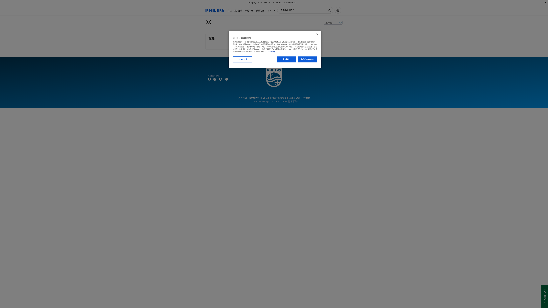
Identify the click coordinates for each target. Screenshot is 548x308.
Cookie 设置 (242, 59)
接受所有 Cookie (307, 59)
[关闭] (317, 34)
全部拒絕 (286, 59)
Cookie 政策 (271, 51)
